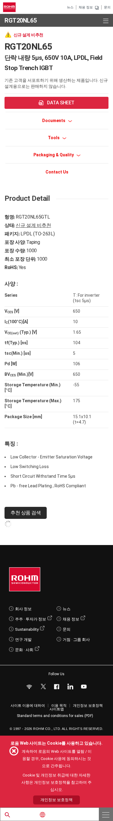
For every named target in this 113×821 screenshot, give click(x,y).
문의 (107, 7)
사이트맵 (56, 709)
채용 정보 (86, 7)
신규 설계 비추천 (33, 225)
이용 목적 (59, 705)
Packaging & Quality (54, 154)
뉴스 (70, 7)
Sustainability (27, 629)
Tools (54, 137)
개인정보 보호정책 (88, 705)
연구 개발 (23, 639)
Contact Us (57, 172)
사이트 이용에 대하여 (28, 705)
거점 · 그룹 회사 (76, 639)
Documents (54, 120)
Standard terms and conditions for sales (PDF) (55, 716)
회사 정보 (23, 609)
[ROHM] (10, 7)
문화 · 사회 (24, 650)
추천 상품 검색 (26, 513)
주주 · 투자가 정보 (30, 619)
